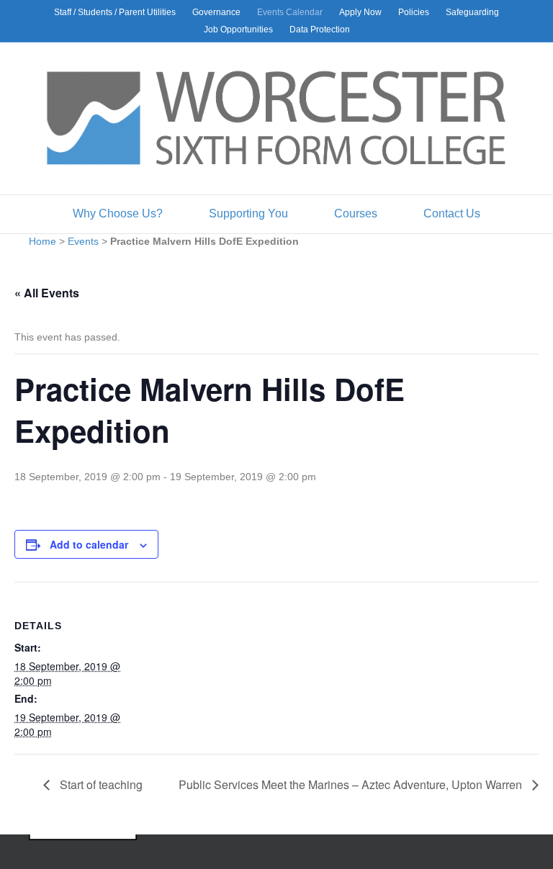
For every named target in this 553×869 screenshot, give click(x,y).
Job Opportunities (238, 29)
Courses (355, 213)
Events (83, 241)
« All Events (46, 292)
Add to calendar (89, 545)
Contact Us (451, 213)
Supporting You (248, 213)
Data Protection (319, 29)
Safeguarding (472, 12)
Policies (413, 12)
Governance (216, 12)
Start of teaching (100, 784)
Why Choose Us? (118, 213)
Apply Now (360, 12)
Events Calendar (290, 12)
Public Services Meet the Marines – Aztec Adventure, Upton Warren (352, 784)
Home (42, 241)
